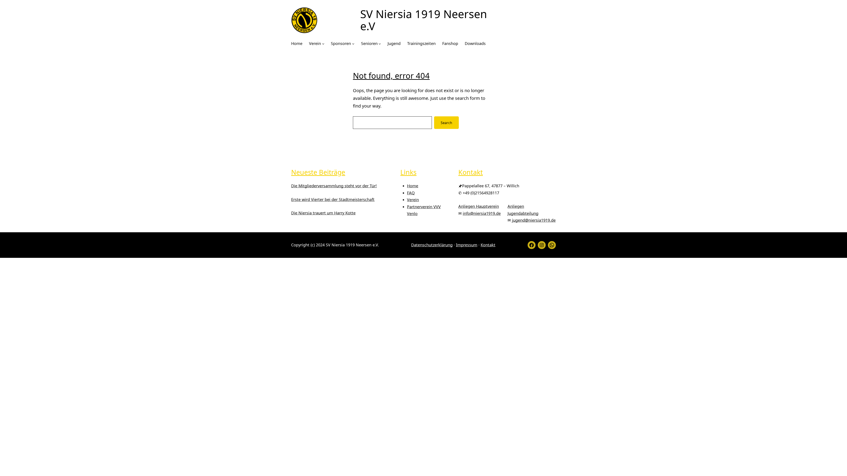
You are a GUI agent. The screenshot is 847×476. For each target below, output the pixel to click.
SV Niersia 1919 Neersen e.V (423, 19)
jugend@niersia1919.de (534, 220)
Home (412, 185)
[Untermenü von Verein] (323, 44)
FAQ (411, 192)
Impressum (466, 244)
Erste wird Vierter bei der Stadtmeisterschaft (333, 199)
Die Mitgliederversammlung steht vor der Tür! (334, 185)
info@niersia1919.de (482, 213)
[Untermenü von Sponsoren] (353, 44)
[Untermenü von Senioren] (380, 44)
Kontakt (488, 244)
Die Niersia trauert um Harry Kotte (323, 213)
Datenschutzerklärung (432, 244)
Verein (413, 199)
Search (446, 122)
